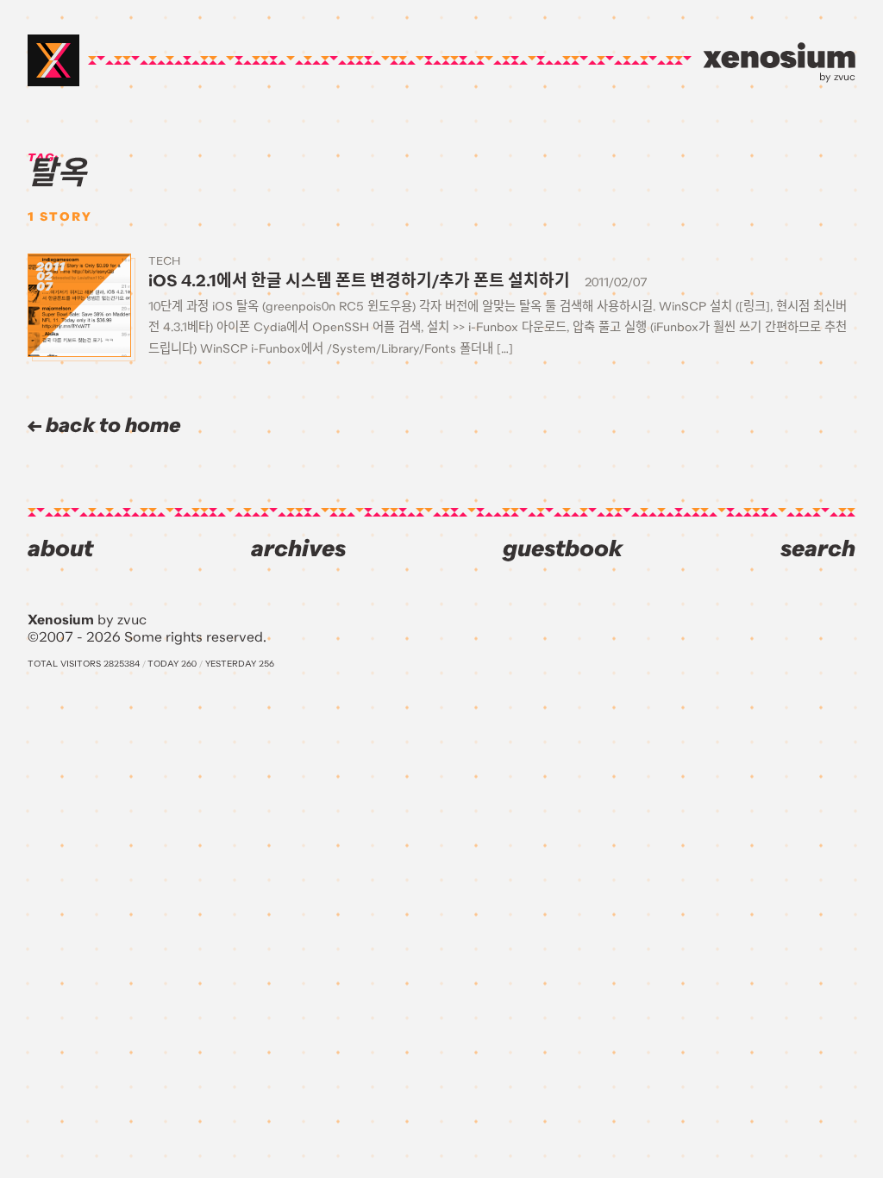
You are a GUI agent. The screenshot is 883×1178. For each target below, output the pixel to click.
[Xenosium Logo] (53, 60)
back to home (111, 425)
